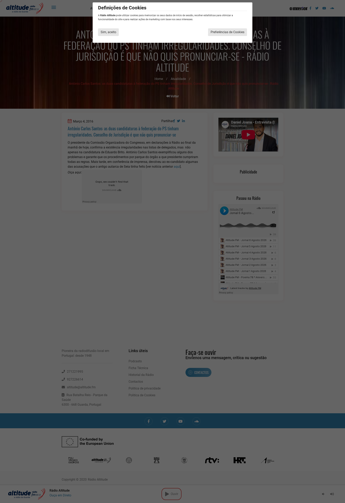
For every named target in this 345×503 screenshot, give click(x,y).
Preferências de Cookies (227, 32)
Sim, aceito (108, 32)
